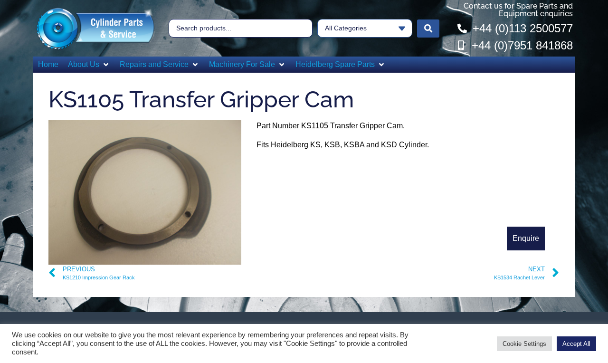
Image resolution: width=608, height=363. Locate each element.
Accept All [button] (576, 343)
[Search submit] (428, 28)
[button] (89, 65)
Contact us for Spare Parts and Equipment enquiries (518, 9)
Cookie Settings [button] (524, 343)
